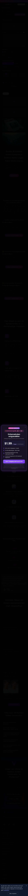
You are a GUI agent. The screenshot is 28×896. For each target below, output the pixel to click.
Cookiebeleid (6, 890)
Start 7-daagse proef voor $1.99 (14, 461)
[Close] (26, 885)
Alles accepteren (12, 893)
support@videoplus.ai (14, 467)
